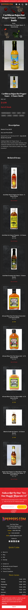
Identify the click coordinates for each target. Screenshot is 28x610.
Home (13, 23)
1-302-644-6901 (15, 533)
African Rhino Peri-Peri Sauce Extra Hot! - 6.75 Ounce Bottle (14, 316)
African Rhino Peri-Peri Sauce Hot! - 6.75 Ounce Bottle (14, 356)
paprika (3, 115)
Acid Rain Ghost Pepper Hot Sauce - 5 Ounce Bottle (14, 195)
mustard (15, 115)
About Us (5, 552)
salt (23, 113)
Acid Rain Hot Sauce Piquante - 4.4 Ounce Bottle (14, 235)
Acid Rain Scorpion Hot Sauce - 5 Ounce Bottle (14, 276)
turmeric (21, 115)
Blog (4, 554)
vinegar (9, 115)
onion (14, 113)
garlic (19, 113)
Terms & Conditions (8, 571)
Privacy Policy (6, 569)
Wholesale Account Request (10, 566)
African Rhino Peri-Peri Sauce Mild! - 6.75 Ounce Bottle (14, 397)
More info (4, 603)
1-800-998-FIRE (16, 530)
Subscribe (21, 507)
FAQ (4, 557)
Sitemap (5, 560)
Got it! (14, 606)
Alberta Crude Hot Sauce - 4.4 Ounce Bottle (14, 432)
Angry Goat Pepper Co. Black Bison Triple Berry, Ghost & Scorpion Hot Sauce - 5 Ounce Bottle (14, 473)
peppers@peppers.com (16, 535)
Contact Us (6, 564)
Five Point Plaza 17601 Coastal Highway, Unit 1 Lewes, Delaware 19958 (14, 526)
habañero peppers (6, 113)
